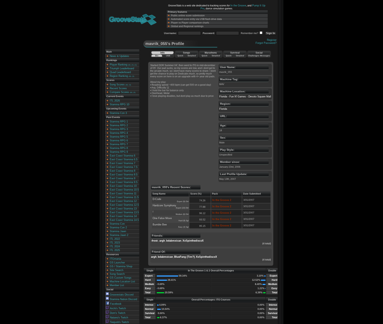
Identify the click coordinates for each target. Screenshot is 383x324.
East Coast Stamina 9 (122, 178)
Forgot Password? (266, 42)
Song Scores (117, 84)
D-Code (157, 199)
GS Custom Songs (120, 277)
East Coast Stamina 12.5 (124, 204)
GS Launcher (117, 262)
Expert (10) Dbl (182, 208)
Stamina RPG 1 (119, 121)
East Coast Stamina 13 (123, 208)
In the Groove (238, 5)
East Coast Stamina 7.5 (123, 166)
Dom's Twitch (117, 312)
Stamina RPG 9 (119, 151)
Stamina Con (117, 223)
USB (168, 56)
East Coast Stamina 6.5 (123, 159)
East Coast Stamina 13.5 (124, 212)
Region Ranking (119, 75)
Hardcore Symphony (164, 205)
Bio (156, 56)
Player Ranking (118, 64)
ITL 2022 (115, 238)
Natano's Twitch (119, 317)
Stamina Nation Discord (123, 299)
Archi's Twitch (118, 308)
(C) (135, 65)
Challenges (253, 56)
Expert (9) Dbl (183, 202)
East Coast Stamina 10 (123, 185)
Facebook (115, 303)
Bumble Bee (160, 224)
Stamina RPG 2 (119, 125)
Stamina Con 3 (118, 113)
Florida (223, 108)
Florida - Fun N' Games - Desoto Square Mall (245, 96)
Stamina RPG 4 (119, 132)
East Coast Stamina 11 (123, 193)
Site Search (116, 270)
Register (271, 39)
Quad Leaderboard (120, 72)
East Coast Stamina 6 (122, 155)
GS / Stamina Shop (121, 266)
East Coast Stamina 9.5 (123, 182)
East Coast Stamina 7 (122, 163)
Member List (117, 285)
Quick (180, 56)
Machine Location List (122, 281)
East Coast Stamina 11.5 (124, 197)
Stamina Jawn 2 (119, 235)
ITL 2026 (115, 100)
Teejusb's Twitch (119, 322)
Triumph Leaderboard (122, 68)
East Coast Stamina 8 (122, 170)
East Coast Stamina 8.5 (123, 174)
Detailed (192, 56)
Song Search (117, 273)
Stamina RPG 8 (119, 148)
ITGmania (115, 258)
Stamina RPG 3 (119, 129)
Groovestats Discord (121, 294)
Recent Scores (118, 88)
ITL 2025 (115, 250)
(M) (129, 65)
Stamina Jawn (118, 231)
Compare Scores (119, 92)
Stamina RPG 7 (119, 144)
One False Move (162, 218)
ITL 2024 (115, 246)
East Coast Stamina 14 (123, 216)
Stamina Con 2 (118, 227)
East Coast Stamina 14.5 (124, 219)
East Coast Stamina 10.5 (124, 189)
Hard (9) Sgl (184, 221)
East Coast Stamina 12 (123, 201)
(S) (132, 65)
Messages (265, 56)
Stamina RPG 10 (119, 104)
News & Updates (119, 56)
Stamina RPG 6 (119, 140)
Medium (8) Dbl (182, 214)
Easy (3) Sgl (183, 227)
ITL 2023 (115, 242)
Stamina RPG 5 (119, 136)
